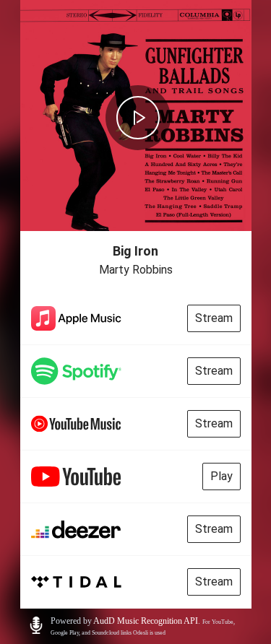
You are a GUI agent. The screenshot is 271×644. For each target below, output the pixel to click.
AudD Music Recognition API (145, 621)
